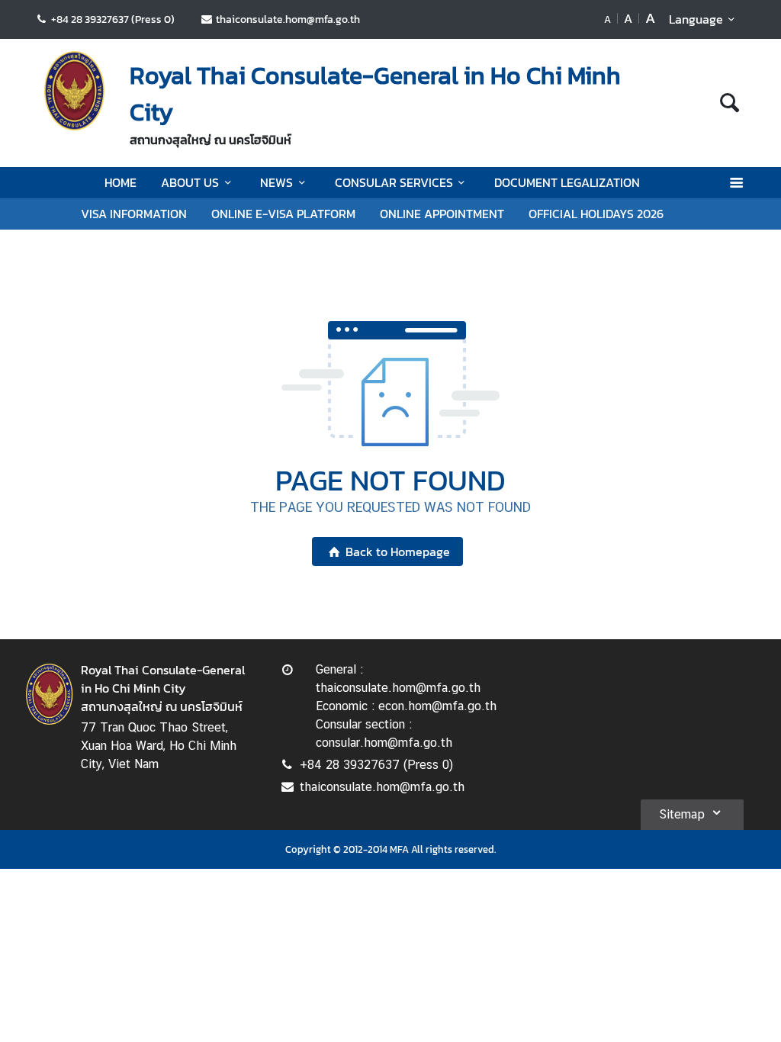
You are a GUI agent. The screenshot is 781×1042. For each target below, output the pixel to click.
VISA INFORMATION (134, 213)
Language (696, 19)
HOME (120, 182)
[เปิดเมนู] (735, 182)
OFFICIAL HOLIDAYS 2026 (596, 213)
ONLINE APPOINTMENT (442, 213)
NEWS (276, 182)
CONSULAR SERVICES (394, 182)
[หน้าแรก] (74, 90)
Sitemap (682, 814)
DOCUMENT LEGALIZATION (567, 182)
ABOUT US (190, 182)
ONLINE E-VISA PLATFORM (283, 213)
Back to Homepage (398, 551)
